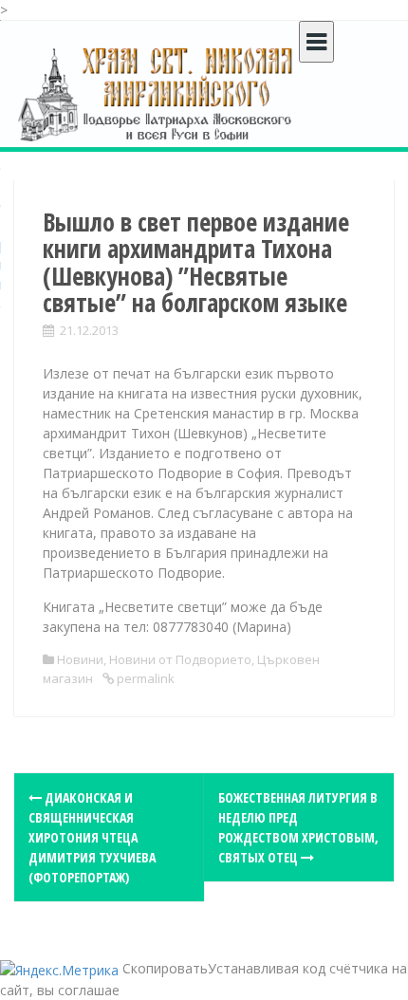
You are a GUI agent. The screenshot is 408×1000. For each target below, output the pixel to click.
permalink (144, 678)
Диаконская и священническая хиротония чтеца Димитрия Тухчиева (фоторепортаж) (92, 837)
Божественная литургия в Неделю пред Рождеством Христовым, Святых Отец (298, 827)
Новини (80, 659)
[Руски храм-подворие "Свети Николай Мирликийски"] (156, 93)
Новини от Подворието (180, 659)
